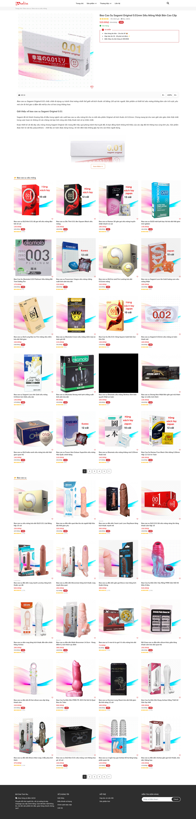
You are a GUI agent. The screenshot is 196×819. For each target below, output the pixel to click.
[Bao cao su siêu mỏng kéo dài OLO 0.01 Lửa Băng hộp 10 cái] (33, 500)
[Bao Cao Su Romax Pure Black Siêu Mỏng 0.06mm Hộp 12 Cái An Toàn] (161, 431)
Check (176, 799)
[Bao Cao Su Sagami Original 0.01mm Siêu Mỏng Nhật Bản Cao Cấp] (55, 51)
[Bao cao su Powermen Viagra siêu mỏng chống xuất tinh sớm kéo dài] (76, 257)
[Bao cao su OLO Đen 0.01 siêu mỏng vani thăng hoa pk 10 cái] (76, 736)
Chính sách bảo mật (64, 805)
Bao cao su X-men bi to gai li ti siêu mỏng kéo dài (117, 642)
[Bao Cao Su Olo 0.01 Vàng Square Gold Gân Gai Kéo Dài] (118, 315)
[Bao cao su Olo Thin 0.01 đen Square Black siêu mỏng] (76, 200)
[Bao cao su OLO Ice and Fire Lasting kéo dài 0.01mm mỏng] (118, 257)
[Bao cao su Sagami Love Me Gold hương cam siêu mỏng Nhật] (161, 257)
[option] (55, 51)
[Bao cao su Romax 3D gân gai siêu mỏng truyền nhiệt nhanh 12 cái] (118, 200)
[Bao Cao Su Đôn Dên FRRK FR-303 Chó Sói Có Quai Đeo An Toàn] (76, 678)
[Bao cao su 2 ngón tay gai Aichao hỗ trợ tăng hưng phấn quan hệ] (118, 736)
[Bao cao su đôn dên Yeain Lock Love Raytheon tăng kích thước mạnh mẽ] (118, 500)
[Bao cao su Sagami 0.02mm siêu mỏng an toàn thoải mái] (161, 315)
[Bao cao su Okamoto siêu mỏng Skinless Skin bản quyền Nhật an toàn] (118, 373)
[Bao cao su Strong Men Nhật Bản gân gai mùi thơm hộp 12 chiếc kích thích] (161, 373)
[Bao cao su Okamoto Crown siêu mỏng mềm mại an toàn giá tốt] (76, 315)
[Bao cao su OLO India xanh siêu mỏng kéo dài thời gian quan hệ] (33, 431)
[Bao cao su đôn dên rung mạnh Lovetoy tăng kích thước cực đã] (33, 559)
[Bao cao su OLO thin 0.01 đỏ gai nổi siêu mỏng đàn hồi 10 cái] (33, 200)
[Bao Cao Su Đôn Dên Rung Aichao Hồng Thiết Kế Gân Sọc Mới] (161, 678)
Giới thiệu (60, 798)
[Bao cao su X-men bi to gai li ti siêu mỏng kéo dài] (118, 619)
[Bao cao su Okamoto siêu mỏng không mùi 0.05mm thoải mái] (118, 431)
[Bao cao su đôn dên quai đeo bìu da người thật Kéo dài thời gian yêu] (76, 500)
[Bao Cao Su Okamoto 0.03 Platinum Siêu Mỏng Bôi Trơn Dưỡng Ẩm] (33, 257)
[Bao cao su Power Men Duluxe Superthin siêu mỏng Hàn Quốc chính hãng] (76, 431)
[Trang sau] (109, 471)
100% (169, 95)
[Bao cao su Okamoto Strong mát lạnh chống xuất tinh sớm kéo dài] (76, 373)
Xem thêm (97, 166)
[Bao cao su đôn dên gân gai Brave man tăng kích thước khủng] (118, 559)
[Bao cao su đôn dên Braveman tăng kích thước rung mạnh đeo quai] (76, 559)
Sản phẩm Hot (105, 801)
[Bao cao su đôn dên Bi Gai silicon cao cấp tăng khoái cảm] (33, 678)
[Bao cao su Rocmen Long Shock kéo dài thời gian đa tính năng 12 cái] (118, 678)
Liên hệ (60, 808)
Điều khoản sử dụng (64, 801)
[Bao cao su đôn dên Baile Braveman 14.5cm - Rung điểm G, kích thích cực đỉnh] (76, 619)
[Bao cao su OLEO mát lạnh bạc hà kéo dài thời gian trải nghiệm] (161, 200)
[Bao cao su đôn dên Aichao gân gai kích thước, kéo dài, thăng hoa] (161, 736)
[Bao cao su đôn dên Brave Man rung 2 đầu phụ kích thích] (33, 736)
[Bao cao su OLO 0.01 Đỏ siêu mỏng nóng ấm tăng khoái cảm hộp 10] (161, 500)
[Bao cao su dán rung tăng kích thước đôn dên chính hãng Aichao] (33, 619)
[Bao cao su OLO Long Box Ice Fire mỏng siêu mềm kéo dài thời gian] (33, 315)
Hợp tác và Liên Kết (106, 798)
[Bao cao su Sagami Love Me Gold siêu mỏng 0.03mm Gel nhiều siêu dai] (33, 373)
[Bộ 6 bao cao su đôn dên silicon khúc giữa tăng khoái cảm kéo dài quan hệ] (161, 619)
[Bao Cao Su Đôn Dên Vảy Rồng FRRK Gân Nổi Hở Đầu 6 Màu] (161, 559)
